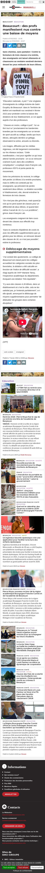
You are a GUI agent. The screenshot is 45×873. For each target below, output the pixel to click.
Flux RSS (7, 783)
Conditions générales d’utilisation (17, 789)
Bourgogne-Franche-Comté (27, 502)
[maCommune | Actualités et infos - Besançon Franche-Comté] (16, 7)
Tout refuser (23, 867)
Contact (7, 772)
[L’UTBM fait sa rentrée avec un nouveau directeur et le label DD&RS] (8, 388)
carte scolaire (8, 352)
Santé (24, 535)
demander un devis (14, 826)
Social (29, 672)
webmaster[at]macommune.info (14, 843)
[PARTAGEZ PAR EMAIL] (19, 45)
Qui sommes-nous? (11, 775)
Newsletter (10, 794)
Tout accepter (9, 867)
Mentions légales (10, 786)
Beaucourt (8, 22)
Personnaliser (37, 867)
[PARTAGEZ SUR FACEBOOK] (5, 45)
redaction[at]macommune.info (13, 815)
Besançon (7, 414)
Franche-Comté (22, 656)
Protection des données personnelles (18, 781)
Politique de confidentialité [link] (22, 871)
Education (19, 22)
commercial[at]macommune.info (14, 820)
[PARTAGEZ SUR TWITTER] (9, 45)
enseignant (20, 352)
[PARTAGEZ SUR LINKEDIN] (14, 45)
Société (38, 461)
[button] (40, 2)
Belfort (19, 385)
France (19, 472)
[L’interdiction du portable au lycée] (8, 475)
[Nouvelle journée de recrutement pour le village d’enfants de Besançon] (8, 464)
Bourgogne (21, 486)
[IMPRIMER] (24, 45)
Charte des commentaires (13, 778)
